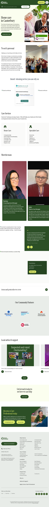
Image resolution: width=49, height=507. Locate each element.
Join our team (20, 422)
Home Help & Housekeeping (10, 136)
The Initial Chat (23, 453)
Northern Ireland (38, 462)
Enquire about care (6, 34)
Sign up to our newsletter (9, 443)
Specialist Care (38, 442)
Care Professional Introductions (23, 456)
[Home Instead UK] (4, 438)
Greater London (23, 462)
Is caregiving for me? (9, 422)
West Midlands (23, 465)
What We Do (23, 438)
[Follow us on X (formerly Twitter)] (47, 494)
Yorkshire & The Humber (40, 468)
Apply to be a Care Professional (27, 484)
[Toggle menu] (46, 2)
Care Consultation (38, 453)
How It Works (23, 452)
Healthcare (22, 442)
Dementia (31, 135)
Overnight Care (7, 139)
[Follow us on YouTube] (44, 494)
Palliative (31, 141)
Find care (25, 6)
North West (37, 464)
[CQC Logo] (41, 38)
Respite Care (7, 142)
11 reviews (31, 95)
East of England (23, 461)
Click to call (32, 271)
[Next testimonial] (31, 247)
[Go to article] (2, 371)
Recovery (22, 447)
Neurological (32, 139)
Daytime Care (7, 141)
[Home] (4, 2)
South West (37, 467)
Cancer (31, 136)
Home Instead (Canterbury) (22, 91)
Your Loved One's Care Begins (41, 455)
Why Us (21, 478)
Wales (21, 468)
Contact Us (37, 473)
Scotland (37, 465)
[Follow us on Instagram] (42, 494)
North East (22, 464)
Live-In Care (37, 449)
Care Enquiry (22, 473)
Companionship (7, 135)
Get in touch (24, 396)
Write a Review (25, 100)
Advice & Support (24, 481)
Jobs (2, 493)
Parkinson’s (32, 138)
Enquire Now (41, 2)
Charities (13, 493)
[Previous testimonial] (28, 247)
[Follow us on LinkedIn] (39, 494)
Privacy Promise (23, 475)
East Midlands (37, 461)
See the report (39, 33)
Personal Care (7, 138)
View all (24, 377)
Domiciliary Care (23, 439)
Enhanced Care (38, 447)
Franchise (7, 493)
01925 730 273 (4, 451)
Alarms (21, 449)
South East (22, 467)
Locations (22, 459)
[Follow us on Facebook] (36, 494)
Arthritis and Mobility (34, 142)
